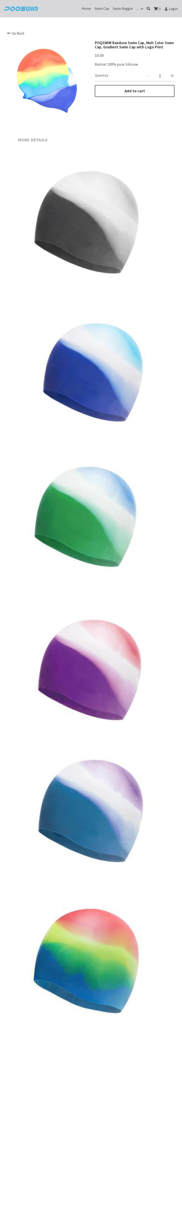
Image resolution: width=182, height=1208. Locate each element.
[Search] (148, 8)
